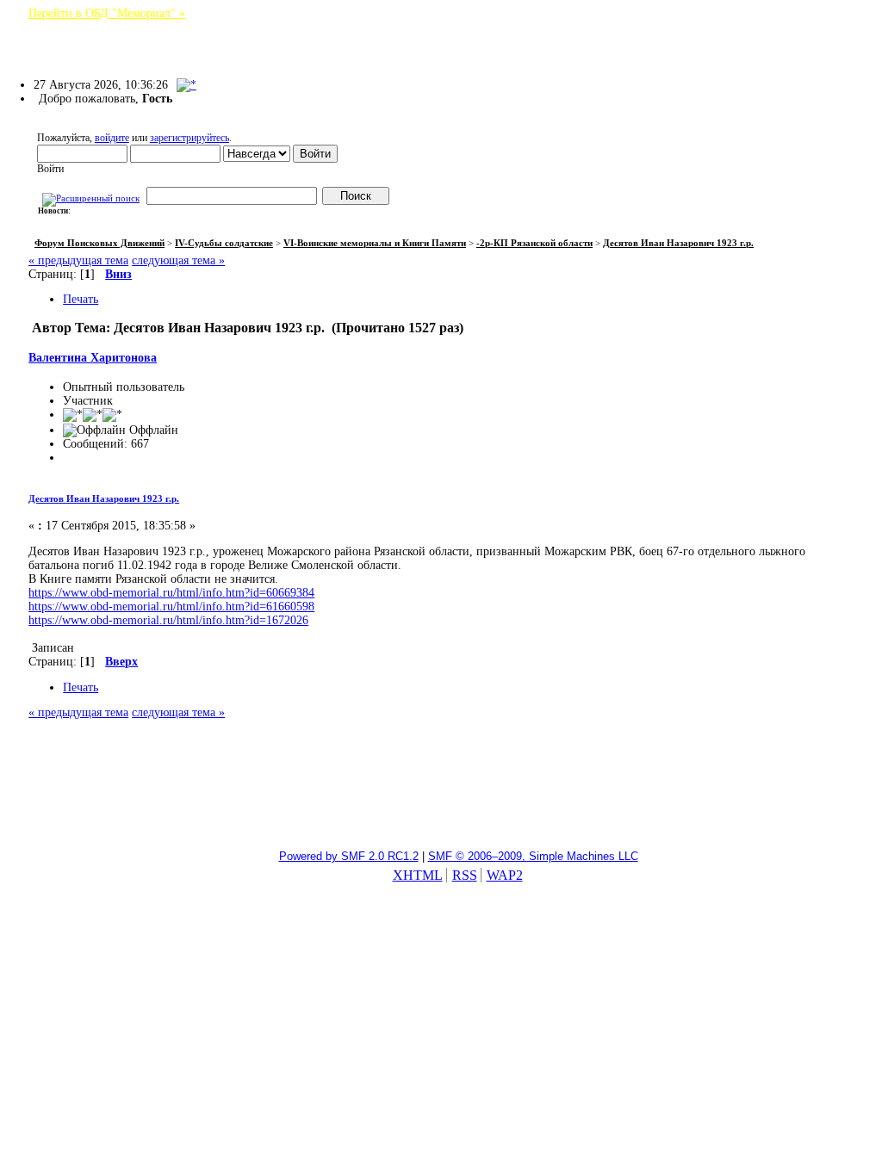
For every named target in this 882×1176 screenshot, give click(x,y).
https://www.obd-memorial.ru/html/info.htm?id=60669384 (171, 592)
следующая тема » (178, 260)
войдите (112, 138)
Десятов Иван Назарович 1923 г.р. (103, 498)
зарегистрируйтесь (189, 138)
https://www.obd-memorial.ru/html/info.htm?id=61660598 (171, 606)
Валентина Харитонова (92, 357)
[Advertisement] (441, 793)
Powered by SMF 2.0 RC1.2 (349, 856)
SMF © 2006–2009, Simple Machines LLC (533, 856)
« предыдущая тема (78, 260)
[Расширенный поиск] (91, 196)
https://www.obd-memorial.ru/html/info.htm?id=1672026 (168, 620)
